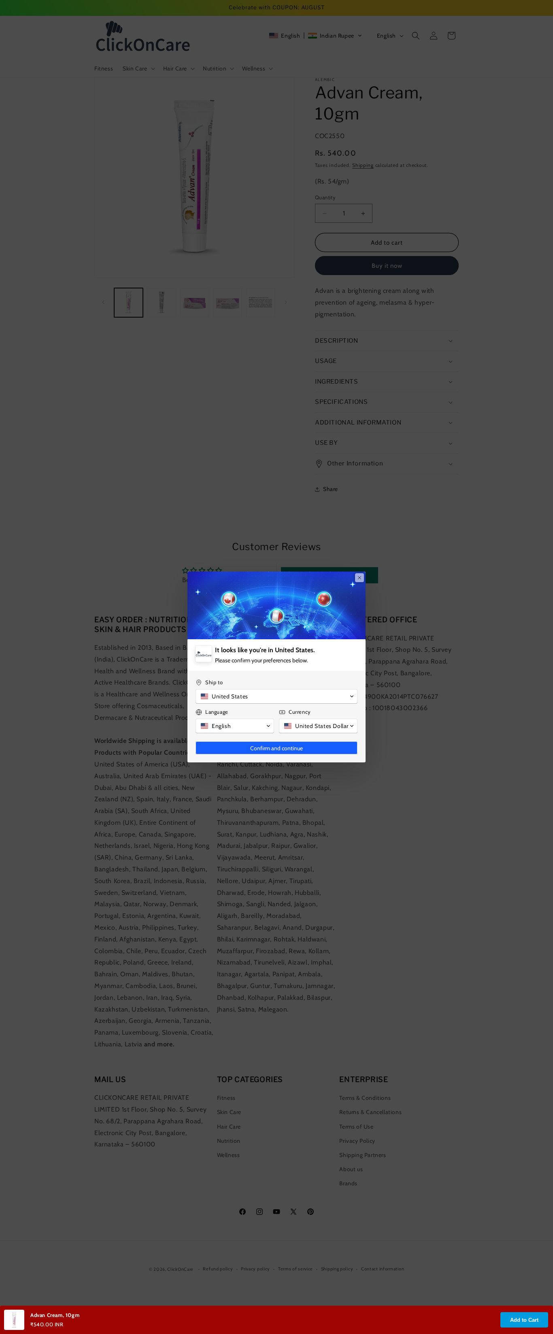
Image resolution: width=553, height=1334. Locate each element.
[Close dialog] (359, 577)
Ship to (214, 682)
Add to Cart (524, 1320)
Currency (300, 712)
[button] (276, 696)
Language (216, 712)
